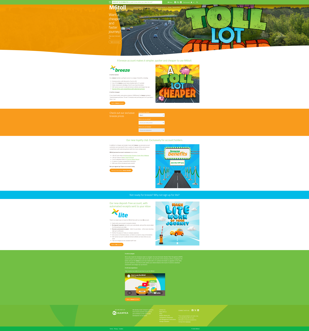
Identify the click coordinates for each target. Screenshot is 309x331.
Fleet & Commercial (160, 7)
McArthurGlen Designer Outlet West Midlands (136, 155)
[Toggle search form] (197, 2)
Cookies (121, 329)
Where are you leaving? (145, 127)
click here (188, 322)
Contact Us (196, 7)
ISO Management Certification (167, 319)
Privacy (116, 329)
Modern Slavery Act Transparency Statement (166, 316)
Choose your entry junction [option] (146, 123)
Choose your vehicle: (144, 112)
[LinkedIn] (181, 2)
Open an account (115, 42)
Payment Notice (176, 7)
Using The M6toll (137, 7)
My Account (186, 2)
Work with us (162, 312)
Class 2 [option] (141, 115)
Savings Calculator (164, 321)
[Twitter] (178, 2)
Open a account (117, 103)
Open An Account (149, 7)
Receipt (183, 7)
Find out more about (121, 170)
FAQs (160, 314)
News (170, 2)
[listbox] (152, 115)
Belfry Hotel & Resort (128, 157)
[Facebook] (175, 2)
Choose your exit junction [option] (146, 130)
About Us (188, 7)
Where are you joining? (145, 119)
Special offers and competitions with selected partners (128, 89)
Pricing (169, 7)
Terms (111, 329)
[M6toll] (118, 7)
